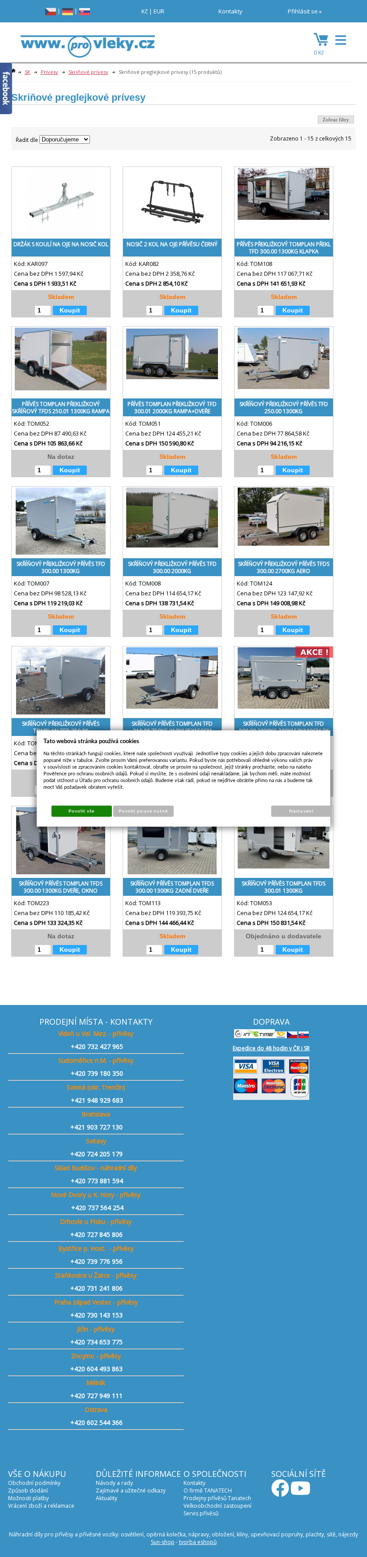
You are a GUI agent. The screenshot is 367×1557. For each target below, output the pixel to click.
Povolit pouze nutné (143, 811)
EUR (159, 11)
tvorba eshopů (198, 1542)
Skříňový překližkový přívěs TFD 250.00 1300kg (283, 407)
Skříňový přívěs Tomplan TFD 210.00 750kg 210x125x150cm (172, 727)
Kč (144, 11)
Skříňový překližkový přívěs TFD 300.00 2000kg (172, 567)
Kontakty (230, 11)
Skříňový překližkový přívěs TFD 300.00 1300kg (61, 567)
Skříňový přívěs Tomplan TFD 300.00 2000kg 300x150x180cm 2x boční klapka (284, 729)
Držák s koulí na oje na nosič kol (60, 244)
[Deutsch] (67, 11)
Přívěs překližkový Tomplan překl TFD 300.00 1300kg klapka (284, 247)
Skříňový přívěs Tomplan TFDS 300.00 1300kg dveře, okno (60, 887)
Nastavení (301, 811)
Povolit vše (81, 811)
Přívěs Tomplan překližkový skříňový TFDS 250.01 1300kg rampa (61, 407)
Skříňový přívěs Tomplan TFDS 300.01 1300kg (283, 887)
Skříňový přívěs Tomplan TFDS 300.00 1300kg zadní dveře (172, 887)
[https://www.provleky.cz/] (88, 49)
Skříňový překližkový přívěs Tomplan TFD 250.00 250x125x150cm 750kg (60, 729)
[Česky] (50, 11)
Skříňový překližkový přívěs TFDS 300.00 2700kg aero (283, 567)
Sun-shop (163, 1542)
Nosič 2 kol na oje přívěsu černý (172, 244)
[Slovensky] (84, 11)
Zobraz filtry (336, 119)
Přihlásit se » (305, 11)
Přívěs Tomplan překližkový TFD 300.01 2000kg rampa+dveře (172, 407)
